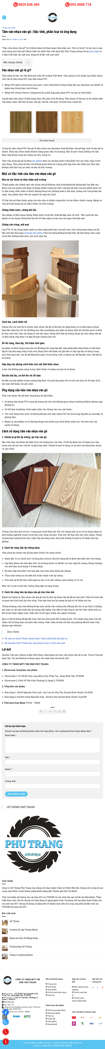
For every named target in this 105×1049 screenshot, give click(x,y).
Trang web (10, 781)
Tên (7, 757)
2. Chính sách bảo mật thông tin (67, 1042)
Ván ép (50, 1016)
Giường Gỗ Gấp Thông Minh (24, 929)
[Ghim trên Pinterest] (59, 712)
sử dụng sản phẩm (33, 232)
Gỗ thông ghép (53, 1013)
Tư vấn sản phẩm (8, 28)
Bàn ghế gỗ (52, 1024)
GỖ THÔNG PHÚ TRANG (21, 807)
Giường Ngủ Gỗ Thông (21, 946)
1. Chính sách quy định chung (36, 1042)
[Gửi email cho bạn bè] (55, 712)
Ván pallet (52, 1021)
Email (8, 769)
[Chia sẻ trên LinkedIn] (64, 712)
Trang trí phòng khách (21, 955)
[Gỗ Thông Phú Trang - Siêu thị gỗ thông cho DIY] (52, 17)
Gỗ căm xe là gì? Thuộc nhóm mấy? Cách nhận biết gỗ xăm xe (36, 638)
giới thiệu (94, 51)
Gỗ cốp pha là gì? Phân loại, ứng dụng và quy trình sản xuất (35, 643)
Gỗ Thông (14, 921)
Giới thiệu (51, 987)
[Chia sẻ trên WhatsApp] (41, 712)
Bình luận (10, 735)
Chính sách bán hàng (56, 992)
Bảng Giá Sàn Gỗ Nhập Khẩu (24, 938)
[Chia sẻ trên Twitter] (50, 712)
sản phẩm (37, 160)
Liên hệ (50, 995)
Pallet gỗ (51, 1019)
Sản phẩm (52, 989)
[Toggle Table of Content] (26, 62)
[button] (4, 17)
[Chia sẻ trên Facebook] (45, 712)
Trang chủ (51, 984)
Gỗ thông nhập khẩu (56, 1010)
